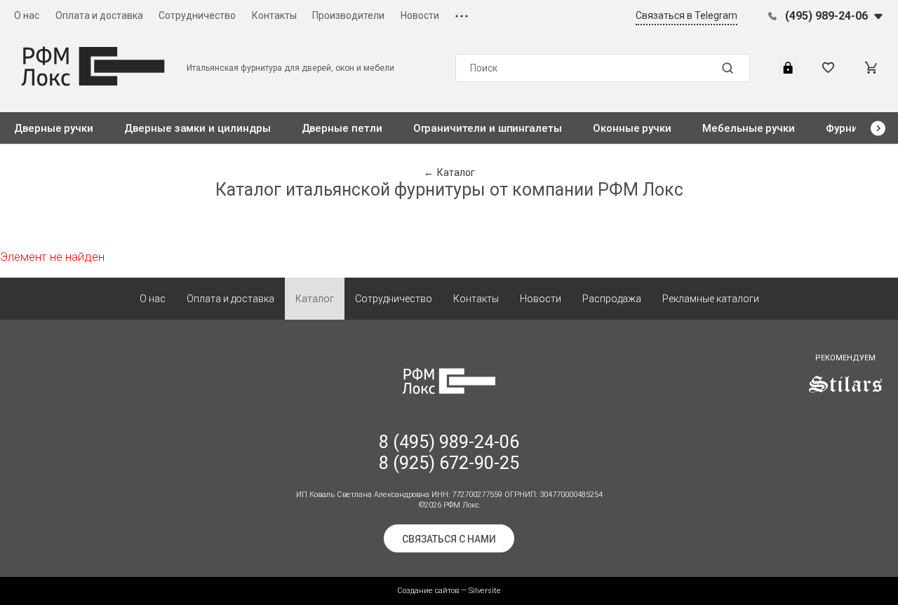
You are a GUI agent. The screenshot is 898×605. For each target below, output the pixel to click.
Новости (420, 15)
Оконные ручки (632, 128)
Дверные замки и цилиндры (197, 128)
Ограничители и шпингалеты (487, 128)
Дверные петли (342, 128)
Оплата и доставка (99, 15)
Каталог (314, 298)
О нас (26, 15)
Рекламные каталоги (710, 298)
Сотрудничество (197, 15)
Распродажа (611, 298)
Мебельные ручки (748, 128)
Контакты (274, 15)
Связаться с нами (449, 539)
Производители (348, 15)
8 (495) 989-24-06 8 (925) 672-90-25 (449, 452)
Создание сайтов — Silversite (449, 590)
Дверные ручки (53, 128)
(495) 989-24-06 (826, 15)
